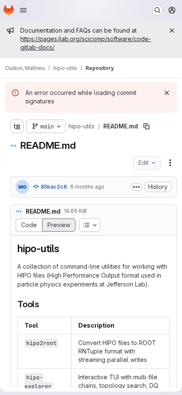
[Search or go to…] (157, 10)
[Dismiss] (167, 93)
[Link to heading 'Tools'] (44, 304)
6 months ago (87, 187)
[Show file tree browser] (17, 126)
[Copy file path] (146, 126)
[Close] (172, 30)
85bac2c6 (53, 187)
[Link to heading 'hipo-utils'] (64, 248)
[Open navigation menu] (23, 10)
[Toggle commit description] (136, 187)
